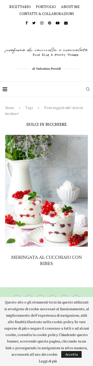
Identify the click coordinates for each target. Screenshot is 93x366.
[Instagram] (41, 22)
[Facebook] (27, 22)
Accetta (71, 354)
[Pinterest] (49, 22)
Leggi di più (48, 361)
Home (9, 107)
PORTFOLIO (46, 6)
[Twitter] (34, 22)
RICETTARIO (20, 6)
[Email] (66, 22)
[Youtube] (57, 22)
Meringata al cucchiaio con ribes (46, 260)
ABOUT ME (70, 6)
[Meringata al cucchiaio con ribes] (46, 191)
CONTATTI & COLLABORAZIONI (46, 13)
